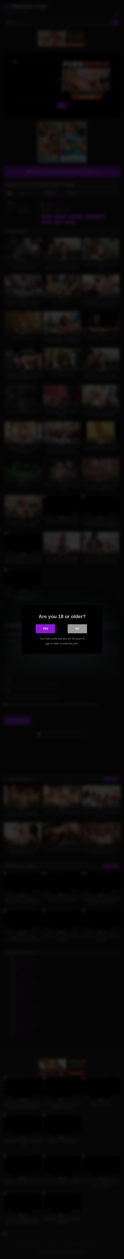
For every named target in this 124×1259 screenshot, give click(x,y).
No (77, 628)
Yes (45, 628)
